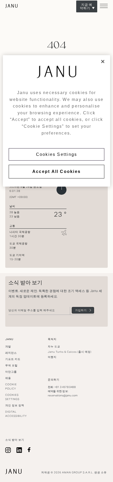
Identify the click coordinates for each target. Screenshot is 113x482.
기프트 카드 (12, 359)
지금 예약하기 (86, 6)
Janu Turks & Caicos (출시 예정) (69, 351)
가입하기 (81, 310)
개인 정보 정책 (14, 405)
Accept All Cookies (56, 171)
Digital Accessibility (16, 414)
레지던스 (11, 353)
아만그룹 (11, 371)
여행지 (52, 357)
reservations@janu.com (63, 395)
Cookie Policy (11, 386)
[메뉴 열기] (104, 8)
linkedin (19, 450)
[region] (56, 121)
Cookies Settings (56, 154)
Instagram (8, 450)
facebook (29, 450)
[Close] (103, 61)
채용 (8, 378)
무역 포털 (11, 365)
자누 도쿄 (11, 6)
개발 (8, 346)
